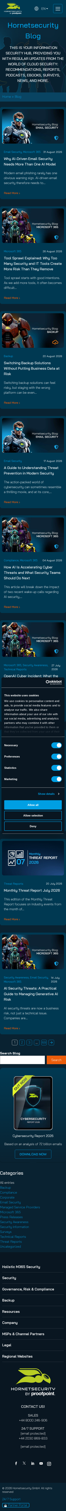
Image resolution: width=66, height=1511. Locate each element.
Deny (33, 826)
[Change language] (41, 8)
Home (6, 96)
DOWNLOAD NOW (33, 1154)
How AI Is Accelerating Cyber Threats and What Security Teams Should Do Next (32, 572)
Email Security (13, 152)
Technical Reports (15, 669)
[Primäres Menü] (57, 8)
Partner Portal (17, 1505)
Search (56, 1060)
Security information (14, 1227)
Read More (11, 193)
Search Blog (10, 1053)
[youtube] (41, 1464)
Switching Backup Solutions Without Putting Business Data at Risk (32, 368)
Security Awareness (35, 665)
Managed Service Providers (20, 1207)
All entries (7, 1182)
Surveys (6, 1232)
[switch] (56, 756)
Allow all (32, 804)
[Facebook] (17, 1464)
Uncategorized (10, 1246)
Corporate (7, 1197)
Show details (46, 793)
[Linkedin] (33, 1464)
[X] (25, 1464)
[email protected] (33, 1433)
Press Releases (11, 1217)
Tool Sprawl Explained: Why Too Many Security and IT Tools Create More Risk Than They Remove (33, 263)
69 (44, 1042)
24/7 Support (11, 1499)
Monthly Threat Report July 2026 (32, 890)
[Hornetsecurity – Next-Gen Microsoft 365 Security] (13, 9)
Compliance (11, 560)
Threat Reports (13, 883)
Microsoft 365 (32, 152)
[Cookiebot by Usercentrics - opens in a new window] (46, 682)
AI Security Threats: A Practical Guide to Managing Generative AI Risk (31, 993)
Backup (8, 356)
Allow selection (33, 815)
